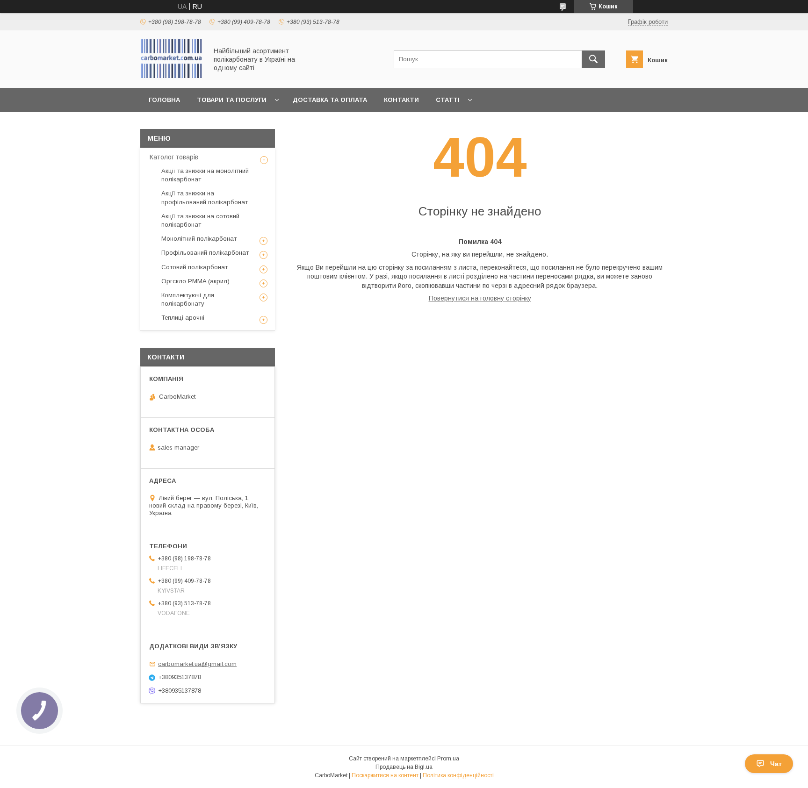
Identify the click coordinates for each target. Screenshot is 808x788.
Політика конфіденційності (458, 775)
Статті (448, 99)
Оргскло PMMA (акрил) (195, 281)
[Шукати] (593, 59)
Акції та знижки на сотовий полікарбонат (200, 220)
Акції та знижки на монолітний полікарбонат (205, 175)
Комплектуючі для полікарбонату (187, 299)
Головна (164, 99)
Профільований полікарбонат (205, 252)
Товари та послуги (232, 99)
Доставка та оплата (330, 99)
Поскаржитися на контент (385, 775)
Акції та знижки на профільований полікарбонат (204, 197)
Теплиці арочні (182, 317)
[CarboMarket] (171, 75)
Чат (776, 763)
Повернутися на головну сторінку (480, 298)
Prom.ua (448, 758)
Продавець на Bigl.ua (404, 767)
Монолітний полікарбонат (199, 238)
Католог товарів (174, 157)
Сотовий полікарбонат (194, 267)
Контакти (401, 99)
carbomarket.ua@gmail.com (197, 663)
